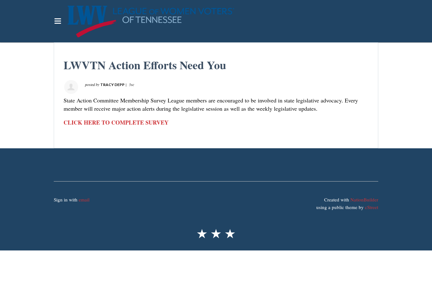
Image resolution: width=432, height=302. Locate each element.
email (84, 199)
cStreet (371, 207)
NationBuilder (364, 199)
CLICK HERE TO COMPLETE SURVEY (116, 122)
